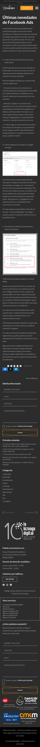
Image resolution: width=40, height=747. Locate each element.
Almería (32, 591)
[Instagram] (7, 585)
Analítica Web (7, 474)
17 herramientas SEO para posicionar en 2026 (17, 454)
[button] (37, 8)
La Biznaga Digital (13, 741)
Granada (25, 591)
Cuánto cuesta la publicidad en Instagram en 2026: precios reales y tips (18, 450)
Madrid (18, 591)
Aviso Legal (7, 733)
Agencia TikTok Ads (9, 617)
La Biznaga (6, 486)
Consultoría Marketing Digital (13, 605)
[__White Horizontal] (9, 8)
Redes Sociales (7, 492)
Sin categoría (7, 501)
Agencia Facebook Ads (10, 613)
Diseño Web (6, 477)
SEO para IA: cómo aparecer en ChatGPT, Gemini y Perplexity (18, 463)
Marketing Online (8, 489)
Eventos (5, 483)
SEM (4, 495)
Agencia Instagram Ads (10, 611)
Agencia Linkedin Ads (10, 615)
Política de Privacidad (25, 426)
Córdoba (15, 594)
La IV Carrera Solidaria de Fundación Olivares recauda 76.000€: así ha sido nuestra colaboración (19, 445)
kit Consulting (23, 594)
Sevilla (13, 591)
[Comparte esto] (5, 369)
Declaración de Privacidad (21, 733)
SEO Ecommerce (8, 609)
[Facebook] (4, 585)
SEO (4, 498)
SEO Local (6, 607)
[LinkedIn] (11, 585)
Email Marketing (7, 480)
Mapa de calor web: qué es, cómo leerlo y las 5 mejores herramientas (20, 458)
